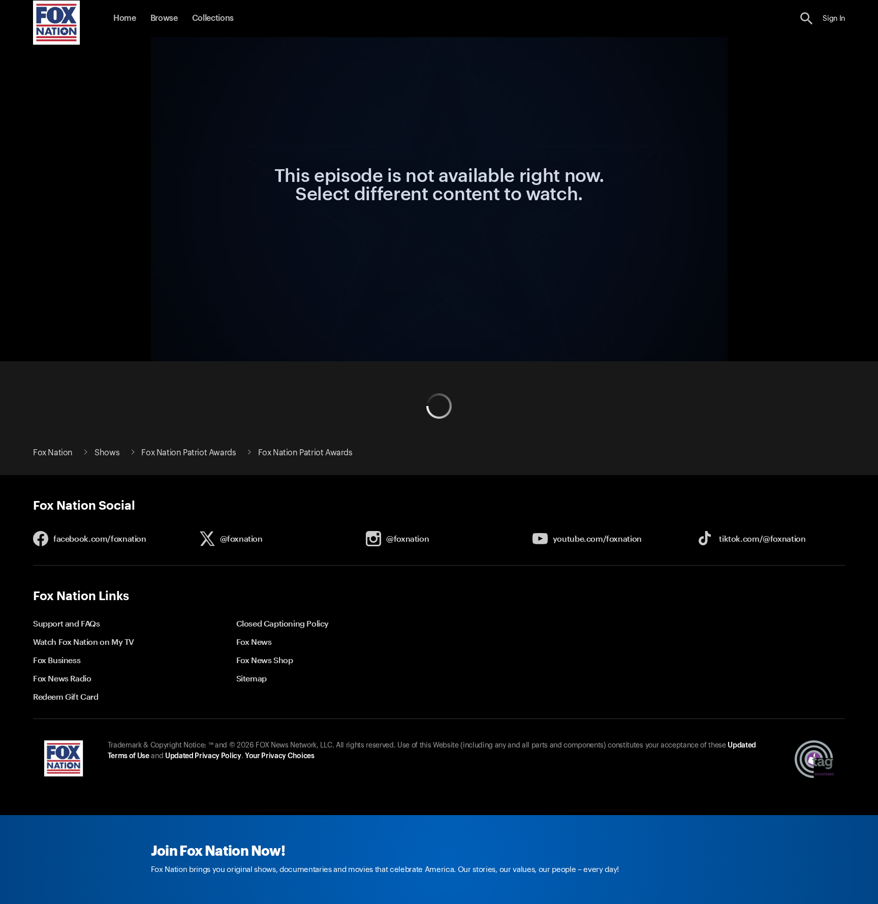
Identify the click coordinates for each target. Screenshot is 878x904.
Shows (107, 453)
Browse (164, 18)
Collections (213, 18)
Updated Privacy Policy (203, 756)
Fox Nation (53, 453)
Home (124, 18)
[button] (806, 18)
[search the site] (806, 18)
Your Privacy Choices (279, 756)
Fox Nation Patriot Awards (188, 453)
